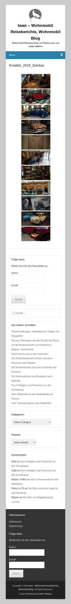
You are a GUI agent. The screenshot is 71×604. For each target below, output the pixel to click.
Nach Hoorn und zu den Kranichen (30, 353)
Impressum (15, 521)
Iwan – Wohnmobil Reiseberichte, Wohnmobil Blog (36, 31)
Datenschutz (16, 526)
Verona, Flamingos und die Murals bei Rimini (35, 340)
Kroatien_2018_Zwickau (26, 65)
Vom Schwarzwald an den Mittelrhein (31, 403)
